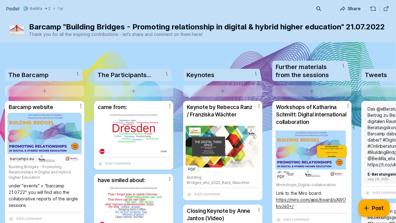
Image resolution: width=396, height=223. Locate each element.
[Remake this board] (373, 9)
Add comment (118, 163)
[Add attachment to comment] (100, 163)
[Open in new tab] (386, 9)
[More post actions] (80, 106)
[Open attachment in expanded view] (134, 134)
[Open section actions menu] (77, 73)
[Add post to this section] (44, 91)
